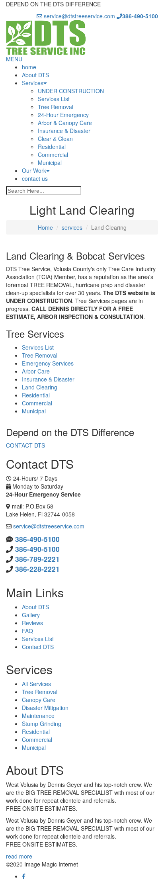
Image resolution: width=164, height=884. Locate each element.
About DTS (35, 75)
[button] (14, 59)
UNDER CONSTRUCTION (71, 91)
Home (45, 227)
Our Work (34, 170)
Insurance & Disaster (64, 131)
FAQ (27, 631)
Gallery (31, 615)
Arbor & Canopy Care (65, 123)
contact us (35, 178)
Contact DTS (38, 647)
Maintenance (38, 716)
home (29, 67)
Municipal (50, 162)
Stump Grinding (41, 724)
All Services (36, 684)
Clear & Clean (55, 139)
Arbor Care (36, 371)
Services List (54, 99)
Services (32, 83)
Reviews (32, 623)
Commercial (53, 154)
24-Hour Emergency (63, 115)
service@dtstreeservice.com (78, 16)
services (72, 227)
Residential (52, 147)
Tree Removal (55, 107)
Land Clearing (39, 387)
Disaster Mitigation (45, 708)
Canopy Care (38, 700)
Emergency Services (48, 363)
